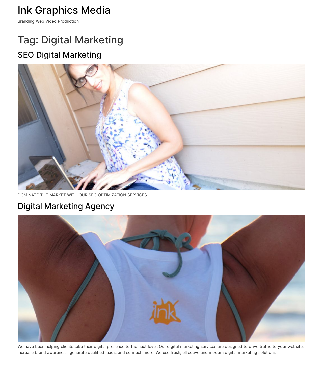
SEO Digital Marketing (59, 55)
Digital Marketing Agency (66, 206)
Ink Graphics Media (64, 10)
